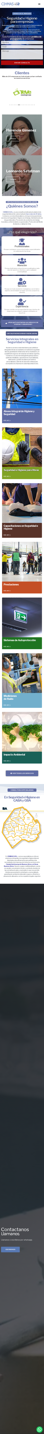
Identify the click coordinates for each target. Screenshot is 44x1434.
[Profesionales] (22, 241)
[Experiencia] (22, 302)
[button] (39, 4)
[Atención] (22, 260)
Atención (22, 265)
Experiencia (22, 306)
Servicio (22, 286)
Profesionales (22, 246)
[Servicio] (22, 281)
